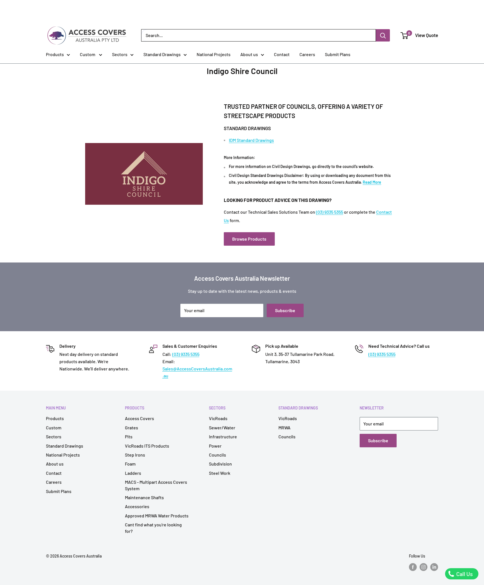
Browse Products (249, 238)
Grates (131, 427)
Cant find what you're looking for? (153, 527)
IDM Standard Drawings (251, 140)
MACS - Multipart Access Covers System (156, 485)
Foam (130, 463)
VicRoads (218, 418)
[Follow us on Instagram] (423, 567)
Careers (307, 54)
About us (249, 54)
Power (215, 445)
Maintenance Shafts (144, 497)
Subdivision (220, 463)
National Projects (214, 54)
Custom (88, 54)
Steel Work (219, 473)
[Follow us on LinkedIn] (434, 567)
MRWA (284, 427)
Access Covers (139, 418)
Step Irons (135, 454)
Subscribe (285, 310)
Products (55, 54)
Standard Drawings (162, 54)
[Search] (383, 35)
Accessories (137, 506)
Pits (128, 436)
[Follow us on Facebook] (413, 567)
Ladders (133, 473)
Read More (372, 182)
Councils (217, 454)
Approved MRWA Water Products (157, 515)
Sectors (119, 54)
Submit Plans (337, 54)
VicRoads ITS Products (147, 445)
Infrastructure (223, 436)
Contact (282, 54)
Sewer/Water (222, 427)
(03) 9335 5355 (329, 212)
